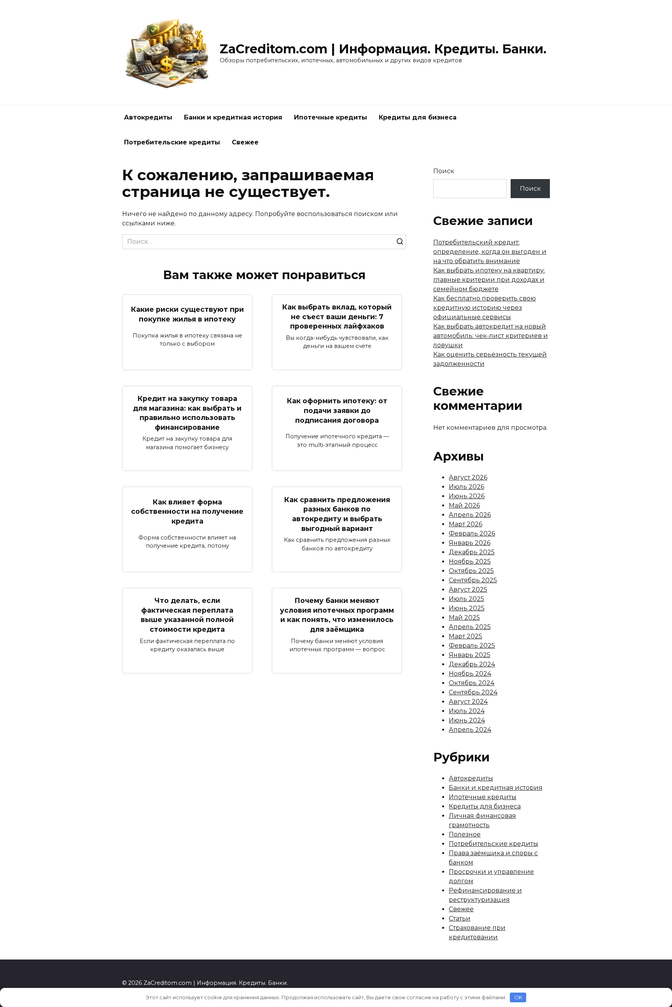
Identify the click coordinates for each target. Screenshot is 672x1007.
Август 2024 (468, 701)
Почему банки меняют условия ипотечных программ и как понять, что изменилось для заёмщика (337, 614)
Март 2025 (465, 636)
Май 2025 (464, 617)
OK (518, 997)
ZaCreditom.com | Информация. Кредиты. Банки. (383, 48)
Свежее (245, 142)
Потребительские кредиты (172, 142)
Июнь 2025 (467, 608)
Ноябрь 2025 (470, 561)
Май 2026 (464, 505)
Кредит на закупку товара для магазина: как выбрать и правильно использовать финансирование (187, 412)
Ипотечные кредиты (330, 117)
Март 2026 (465, 524)
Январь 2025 (469, 655)
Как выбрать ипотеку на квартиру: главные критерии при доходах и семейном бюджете (489, 280)
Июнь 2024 (467, 720)
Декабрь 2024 (472, 664)
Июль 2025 (466, 599)
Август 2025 (468, 589)
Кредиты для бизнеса (418, 117)
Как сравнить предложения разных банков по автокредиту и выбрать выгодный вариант (337, 513)
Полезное (465, 834)
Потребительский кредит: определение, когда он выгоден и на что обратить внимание (489, 252)
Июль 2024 (467, 711)
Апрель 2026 (470, 514)
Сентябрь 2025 (473, 580)
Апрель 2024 (470, 729)
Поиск (443, 171)
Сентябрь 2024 (473, 692)
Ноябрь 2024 (470, 673)
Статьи (460, 918)
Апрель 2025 (470, 627)
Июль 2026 (466, 486)
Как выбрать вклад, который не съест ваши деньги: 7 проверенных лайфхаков (337, 316)
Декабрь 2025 (472, 552)
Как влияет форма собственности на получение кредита (187, 511)
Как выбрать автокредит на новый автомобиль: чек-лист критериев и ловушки (490, 336)
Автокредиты (148, 117)
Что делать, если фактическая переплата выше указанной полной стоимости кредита (187, 614)
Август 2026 (468, 477)
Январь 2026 (469, 543)
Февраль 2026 (472, 533)
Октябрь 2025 (471, 571)
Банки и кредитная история (233, 117)
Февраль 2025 (472, 645)
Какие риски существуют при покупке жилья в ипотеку (187, 314)
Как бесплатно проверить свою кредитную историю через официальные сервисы (484, 308)
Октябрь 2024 (471, 683)
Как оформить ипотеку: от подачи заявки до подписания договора (337, 410)
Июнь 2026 (467, 496)
